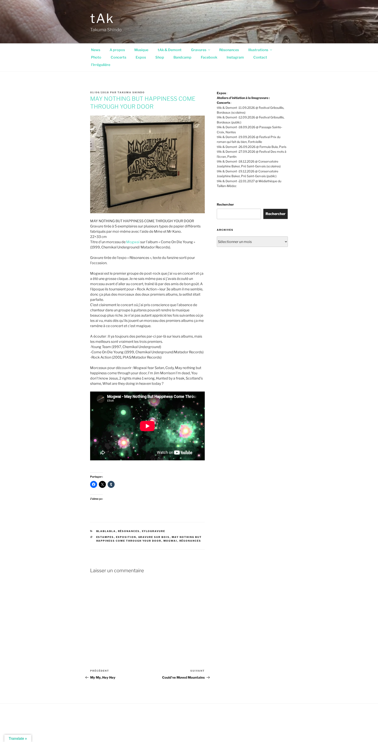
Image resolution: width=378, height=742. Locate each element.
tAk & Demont (170, 50)
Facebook (209, 57)
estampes (105, 537)
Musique (141, 50)
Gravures (198, 50)
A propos (117, 50)
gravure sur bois (154, 537)
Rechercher (225, 204)
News (95, 50)
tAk (102, 18)
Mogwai (133, 242)
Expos (141, 57)
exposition (126, 537)
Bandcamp (182, 57)
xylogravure (153, 531)
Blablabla (106, 531)
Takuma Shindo (131, 92)
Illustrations (258, 50)
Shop (159, 57)
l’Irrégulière (100, 65)
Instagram (235, 57)
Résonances (229, 50)
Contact (260, 57)
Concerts (118, 57)
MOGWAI (170, 540)
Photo (96, 57)
